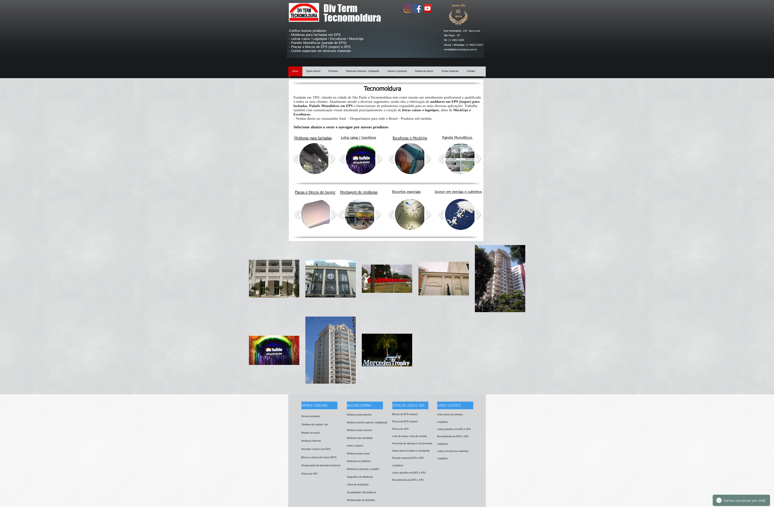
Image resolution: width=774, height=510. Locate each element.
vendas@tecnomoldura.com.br (460, 50)
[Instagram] (408, 8)
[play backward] (295, 158)
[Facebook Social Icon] (417, 8)
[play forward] (331, 158)
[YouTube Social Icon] (427, 8)
